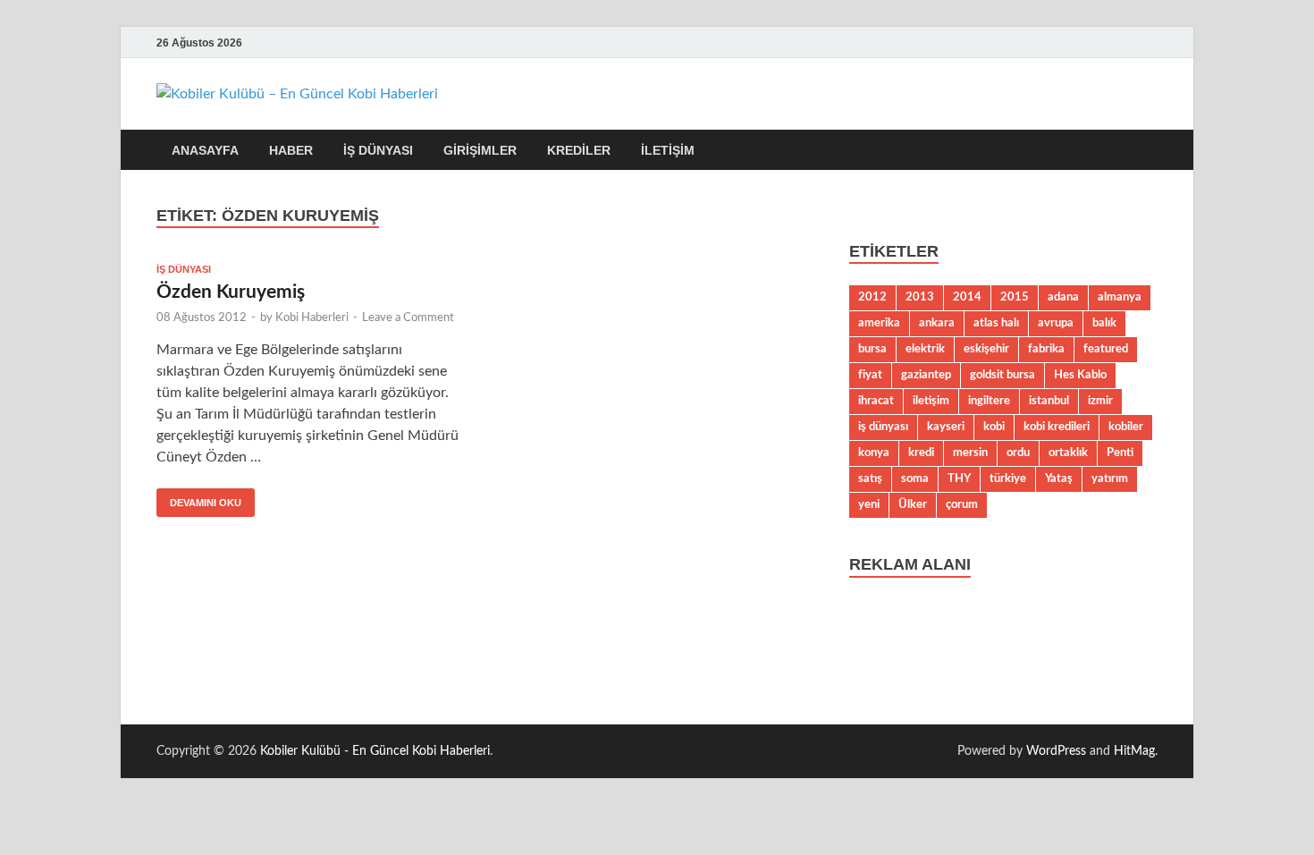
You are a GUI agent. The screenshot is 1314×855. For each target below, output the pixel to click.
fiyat (870, 374)
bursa (872, 349)
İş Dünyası (378, 150)
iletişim (931, 400)
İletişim (668, 150)
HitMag (1134, 751)
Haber (291, 150)
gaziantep (926, 374)
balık (1104, 323)
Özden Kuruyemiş (230, 292)
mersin (970, 452)
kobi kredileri (1056, 426)
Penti (1120, 452)
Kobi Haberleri (312, 318)
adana (1063, 297)
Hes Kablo (1080, 374)
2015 (1014, 297)
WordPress (1056, 751)
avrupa (1056, 323)
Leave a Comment (408, 318)
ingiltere (989, 400)
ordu (1018, 452)
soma (915, 478)
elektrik (925, 349)
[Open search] (1148, 151)
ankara (937, 323)
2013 (919, 297)
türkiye (1008, 478)
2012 (872, 297)
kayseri (945, 426)
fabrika (1046, 349)
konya (873, 452)
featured (1105, 349)
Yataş (1059, 478)
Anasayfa (205, 150)
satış (870, 478)
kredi (921, 452)
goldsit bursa (1002, 374)
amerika (879, 323)
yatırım (1109, 478)
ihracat (876, 400)
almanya (1119, 297)
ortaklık (1068, 452)
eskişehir (986, 349)
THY (959, 478)
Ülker (912, 504)
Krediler (579, 150)
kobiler (1125, 426)
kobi (994, 426)
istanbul (1049, 400)
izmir (1100, 400)
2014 (967, 297)
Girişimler (480, 150)
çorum (962, 504)
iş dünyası (883, 426)
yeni (869, 504)
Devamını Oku (198, 498)
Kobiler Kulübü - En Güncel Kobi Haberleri (375, 751)
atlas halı (996, 323)
